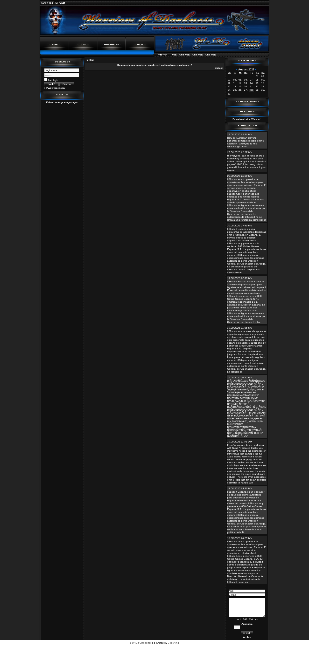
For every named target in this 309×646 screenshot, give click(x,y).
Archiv (247, 637)
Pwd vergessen (55, 88)
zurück (219, 68)
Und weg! (179, 54)
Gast (62, 2)
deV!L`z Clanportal (140, 642)
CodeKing (173, 642)
